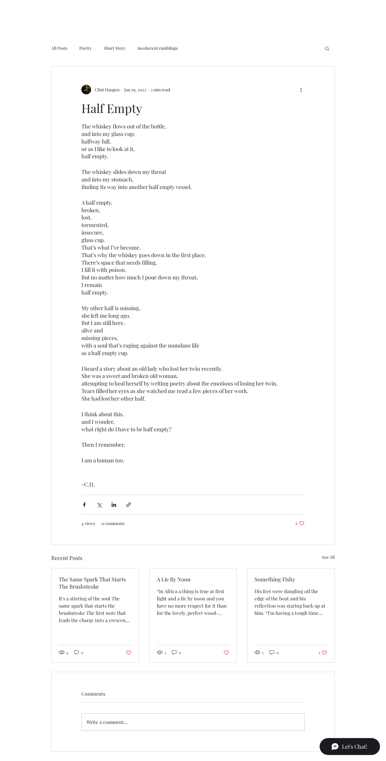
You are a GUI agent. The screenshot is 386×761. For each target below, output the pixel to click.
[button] (327, 48)
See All (328, 557)
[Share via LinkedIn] (114, 505)
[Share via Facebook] (84, 505)
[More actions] (301, 89)
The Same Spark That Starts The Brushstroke (92, 583)
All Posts (59, 48)
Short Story (114, 48)
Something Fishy (275, 579)
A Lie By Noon (174, 579)
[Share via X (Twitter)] (99, 505)
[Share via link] (128, 505)
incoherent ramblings (158, 48)
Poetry (85, 48)
